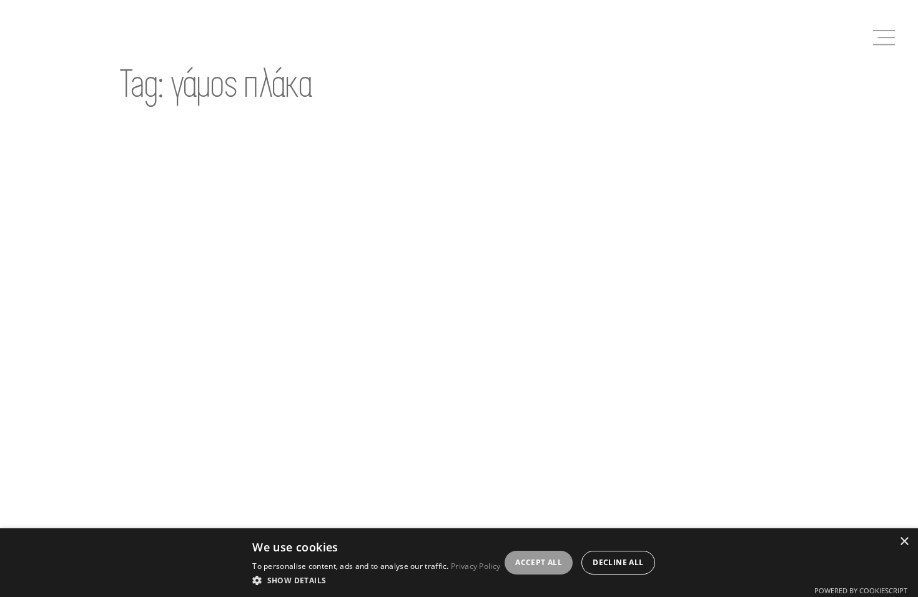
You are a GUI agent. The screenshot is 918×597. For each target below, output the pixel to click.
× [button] (904, 541)
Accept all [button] (538, 562)
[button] (376, 580)
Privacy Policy (475, 566)
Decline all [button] (618, 562)
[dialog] (459, 562)
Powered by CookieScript (860, 590)
